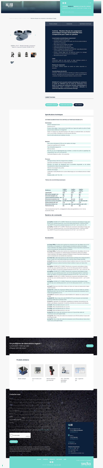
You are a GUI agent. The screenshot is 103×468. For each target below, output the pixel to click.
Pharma (85, 8)
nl (88, 2)
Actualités (82, 6)
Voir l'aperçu (78, 104)
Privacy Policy (56, 464)
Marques (76, 6)
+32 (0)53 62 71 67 (74, 438)
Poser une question (66, 104)
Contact (88, 6)
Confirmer (14, 441)
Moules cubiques (53, 23)
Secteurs (59, 459)
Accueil (39, 459)
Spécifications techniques (85, 23)
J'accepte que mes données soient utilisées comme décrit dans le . (30, 429)
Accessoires (69, 23)
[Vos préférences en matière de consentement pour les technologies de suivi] (2, 465)
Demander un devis (51, 104)
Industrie (73, 8)
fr (90, 2)
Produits (70, 6)
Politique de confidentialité (44, 429)
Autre (89, 8)
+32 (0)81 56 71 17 (74, 431)
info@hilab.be (71, 442)
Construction (66, 8)
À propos (65, 6)
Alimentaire (80, 8)
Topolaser (88, 460)
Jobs (65, 459)
